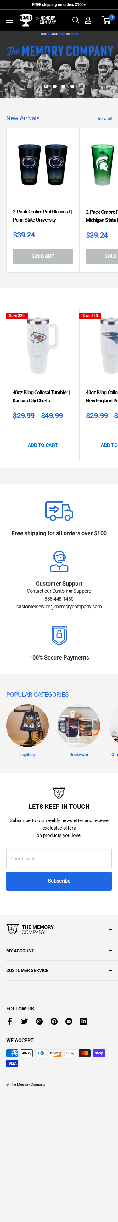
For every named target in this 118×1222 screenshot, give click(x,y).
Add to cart (43, 589)
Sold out (42, 400)
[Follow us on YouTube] (68, 1165)
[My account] (88, 20)
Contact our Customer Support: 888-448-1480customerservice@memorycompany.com (59, 743)
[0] (106, 20)
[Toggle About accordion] (59, 1073)
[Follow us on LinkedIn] (83, 1165)
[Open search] (75, 20)
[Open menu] (9, 20)
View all (105, 263)
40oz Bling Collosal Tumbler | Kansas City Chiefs (41, 541)
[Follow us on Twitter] (24, 1165)
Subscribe (59, 1025)
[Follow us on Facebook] (9, 1165)
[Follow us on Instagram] (39, 1165)
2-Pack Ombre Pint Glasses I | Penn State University (42, 360)
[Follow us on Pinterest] (54, 1165)
